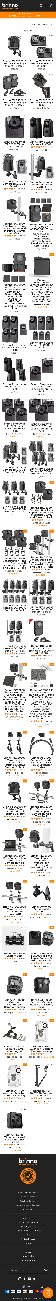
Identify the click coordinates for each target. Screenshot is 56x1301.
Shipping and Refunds (28, 1222)
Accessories (28, 1209)
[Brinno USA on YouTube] (29, 1278)
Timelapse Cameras (28, 1197)
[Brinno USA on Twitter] (34, 1278)
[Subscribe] (46, 1270)
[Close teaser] (42, 1287)
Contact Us (28, 1218)
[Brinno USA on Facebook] (24, 1278)
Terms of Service (28, 1260)
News (28, 1243)
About (28, 1252)
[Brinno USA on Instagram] (19, 1278)
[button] (37, 147)
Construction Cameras (28, 1193)
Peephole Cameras (28, 1201)
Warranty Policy (28, 1226)
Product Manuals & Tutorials (28, 1231)
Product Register (28, 1239)
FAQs (28, 1235)
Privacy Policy (28, 1256)
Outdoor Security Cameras (28, 1205)
